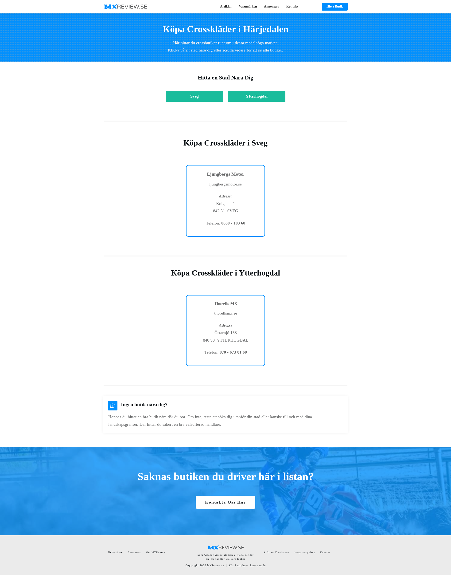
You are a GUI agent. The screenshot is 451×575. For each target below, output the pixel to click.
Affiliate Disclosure (276, 552)
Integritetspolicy (304, 552)
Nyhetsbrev (115, 552)
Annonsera (134, 552)
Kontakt (325, 552)
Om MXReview (156, 552)
